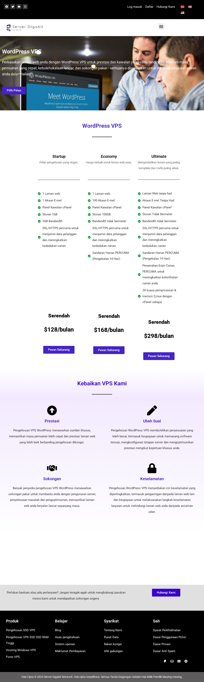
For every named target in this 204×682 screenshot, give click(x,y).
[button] (161, 26)
